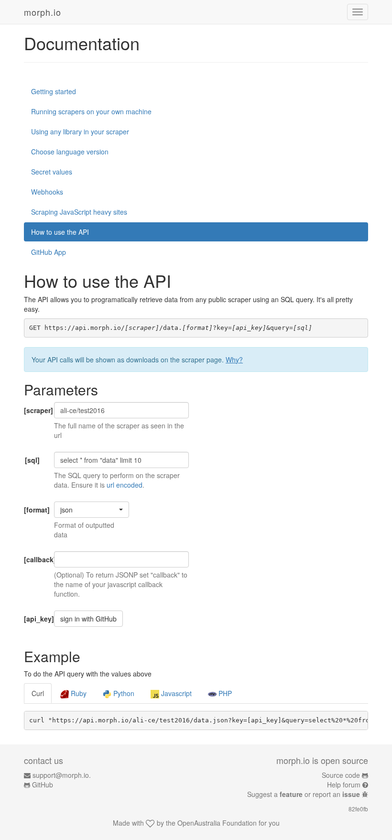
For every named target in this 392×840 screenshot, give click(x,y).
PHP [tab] (224, 693)
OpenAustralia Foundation (217, 823)
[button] (92, 510)
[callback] (35, 559)
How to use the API (60, 232)
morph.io (42, 12)
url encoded (124, 485)
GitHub (42, 784)
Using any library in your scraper (80, 131)
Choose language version (70, 151)
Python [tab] (122, 693)
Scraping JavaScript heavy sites (79, 212)
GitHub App (48, 252)
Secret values (51, 171)
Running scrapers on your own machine (91, 111)
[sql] (32, 460)
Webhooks (47, 191)
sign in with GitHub (88, 618)
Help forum (343, 784)
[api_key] (35, 618)
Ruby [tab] (78, 693)
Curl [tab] (38, 693)
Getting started (53, 91)
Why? (234, 359)
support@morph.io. (62, 775)
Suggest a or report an (303, 794)
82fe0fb (358, 809)
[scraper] (35, 410)
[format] (35, 509)
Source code (341, 775)
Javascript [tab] (175, 693)
